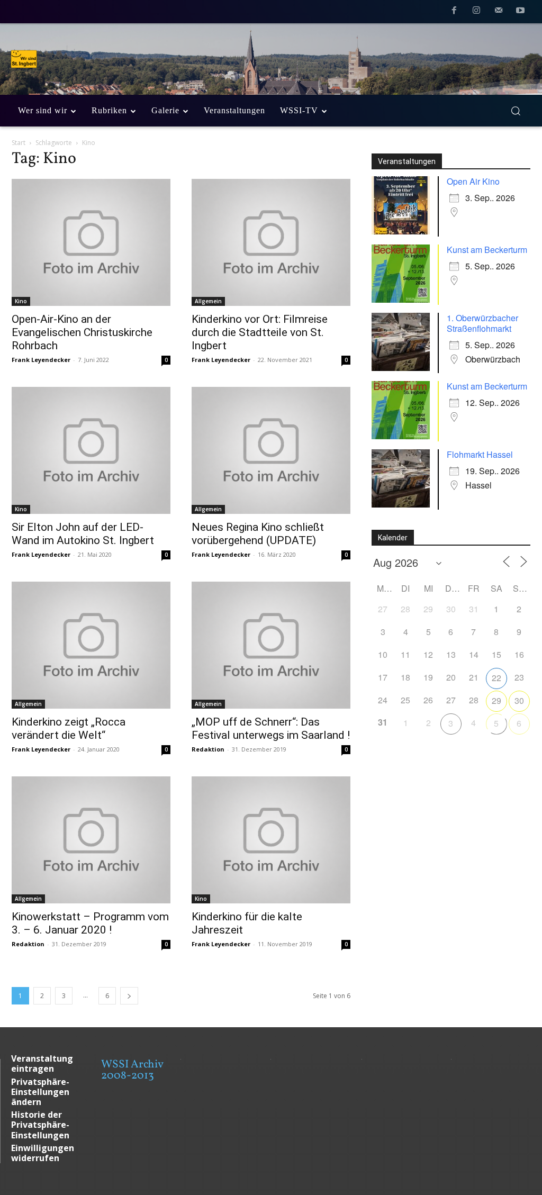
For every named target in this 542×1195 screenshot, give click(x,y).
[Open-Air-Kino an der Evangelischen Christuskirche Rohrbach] (91, 242)
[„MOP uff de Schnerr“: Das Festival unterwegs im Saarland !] (271, 645)
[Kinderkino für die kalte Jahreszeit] (271, 839)
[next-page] (129, 995)
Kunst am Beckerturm (487, 249)
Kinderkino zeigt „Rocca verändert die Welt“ (68, 728)
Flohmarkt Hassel (480, 454)
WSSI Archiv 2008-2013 (132, 1070)
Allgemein (208, 301)
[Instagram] (476, 12)
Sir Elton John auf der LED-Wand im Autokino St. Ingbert (83, 534)
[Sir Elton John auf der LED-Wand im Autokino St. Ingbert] (91, 450)
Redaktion (208, 749)
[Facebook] (455, 12)
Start (18, 142)
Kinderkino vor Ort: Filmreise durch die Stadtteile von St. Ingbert (260, 332)
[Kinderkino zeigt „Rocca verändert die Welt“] (91, 645)
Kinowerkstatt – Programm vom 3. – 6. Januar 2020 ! (90, 923)
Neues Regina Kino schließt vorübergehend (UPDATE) (258, 534)
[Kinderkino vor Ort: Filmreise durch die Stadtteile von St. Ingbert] (271, 242)
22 (496, 678)
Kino (21, 301)
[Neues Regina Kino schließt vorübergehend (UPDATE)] (271, 450)
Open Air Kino (473, 181)
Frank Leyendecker (41, 360)
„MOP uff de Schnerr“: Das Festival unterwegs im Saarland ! (271, 728)
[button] (515, 110)
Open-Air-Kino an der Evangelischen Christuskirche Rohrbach (82, 332)
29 (496, 700)
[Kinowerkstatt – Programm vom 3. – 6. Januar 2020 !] (91, 839)
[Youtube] (520, 12)
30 (519, 700)
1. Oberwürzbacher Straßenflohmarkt (482, 323)
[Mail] (498, 12)
